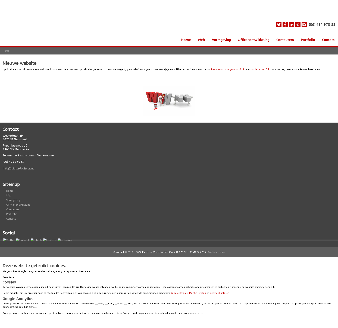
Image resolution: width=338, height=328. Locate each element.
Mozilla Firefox (197, 293)
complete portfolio (260, 69)
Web (201, 40)
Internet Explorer (219, 293)
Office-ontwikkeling (253, 40)
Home (186, 40)
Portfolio (308, 40)
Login (222, 252)
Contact (328, 40)
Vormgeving (221, 40)
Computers (285, 40)
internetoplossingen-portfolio (228, 69)
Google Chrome (179, 293)
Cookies (212, 252)
